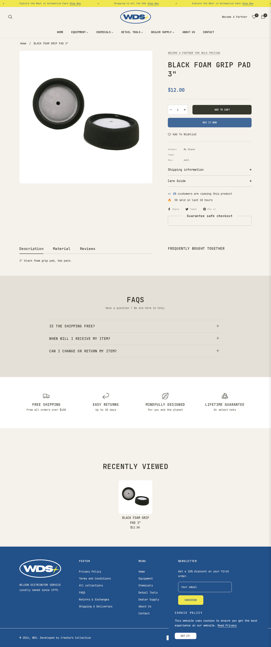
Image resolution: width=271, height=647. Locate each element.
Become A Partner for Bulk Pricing (194, 53)
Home (23, 43)
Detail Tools (148, 592)
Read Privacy (227, 625)
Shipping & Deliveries (95, 606)
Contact (144, 613)
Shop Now (70, 3)
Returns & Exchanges (94, 599)
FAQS (82, 592)
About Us (144, 606)
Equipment (145, 578)
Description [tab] (31, 248)
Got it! (185, 635)
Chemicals (145, 585)
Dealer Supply (148, 599)
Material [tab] (61, 248)
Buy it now (210, 122)
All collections (91, 585)
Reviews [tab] (87, 248)
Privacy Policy (90, 571)
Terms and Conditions (95, 578)
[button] (10, 17)
